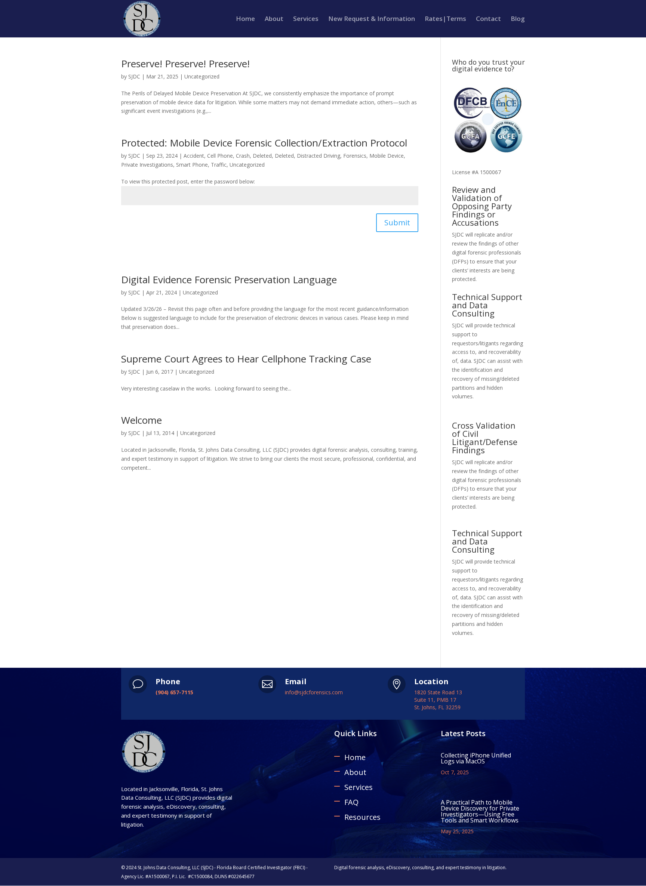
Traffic (219, 164)
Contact (488, 19)
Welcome (141, 420)
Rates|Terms (445, 19)
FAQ (351, 802)
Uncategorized (201, 76)
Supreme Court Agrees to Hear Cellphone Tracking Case (246, 358)
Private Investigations (147, 164)
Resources (362, 817)
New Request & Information (371, 19)
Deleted (262, 155)
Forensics (354, 155)
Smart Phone (192, 164)
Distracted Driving (318, 155)
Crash (243, 155)
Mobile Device (386, 155)
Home (245, 19)
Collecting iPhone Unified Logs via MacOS (476, 758)
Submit (397, 222)
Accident (194, 155)
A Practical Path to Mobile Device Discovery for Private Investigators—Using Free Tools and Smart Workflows (480, 811)
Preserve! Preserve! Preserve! (185, 63)
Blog (518, 19)
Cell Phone (220, 155)
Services (306, 19)
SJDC (134, 76)
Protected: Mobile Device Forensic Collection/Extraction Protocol (264, 142)
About (274, 19)
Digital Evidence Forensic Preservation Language (229, 279)
